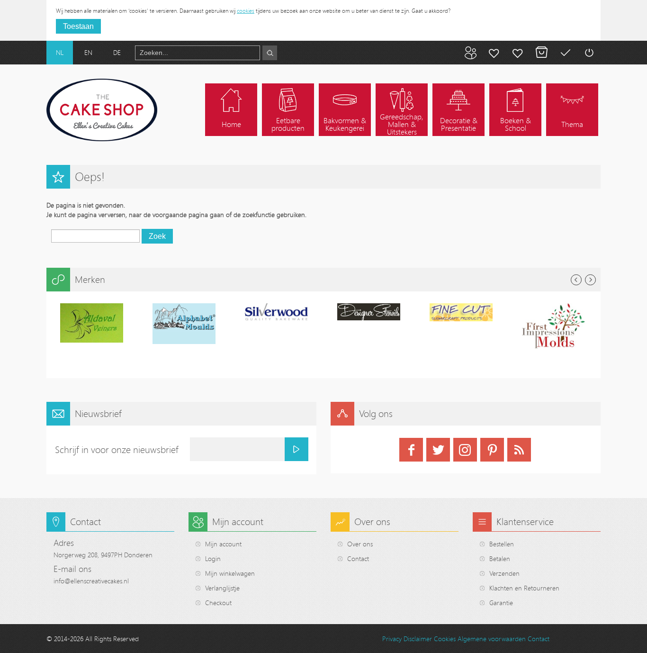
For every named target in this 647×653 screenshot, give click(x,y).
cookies (245, 10)
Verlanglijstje (222, 587)
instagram (465, 450)
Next (590, 279)
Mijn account (494, 52)
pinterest (492, 450)
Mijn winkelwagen (541, 52)
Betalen (565, 52)
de (117, 52)
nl (59, 52)
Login (213, 558)
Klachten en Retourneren (524, 587)
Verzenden (504, 573)
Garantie (501, 602)
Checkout (218, 602)
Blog (470, 52)
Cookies (445, 638)
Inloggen (589, 52)
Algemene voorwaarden (492, 638)
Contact (358, 558)
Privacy (392, 638)
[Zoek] (269, 52)
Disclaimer (418, 638)
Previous (576, 279)
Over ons (360, 543)
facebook (411, 450)
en (88, 52)
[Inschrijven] (296, 449)
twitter (438, 450)
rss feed (519, 450)
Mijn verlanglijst (518, 52)
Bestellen (501, 543)
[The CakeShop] (101, 110)
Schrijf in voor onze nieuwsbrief (117, 449)
